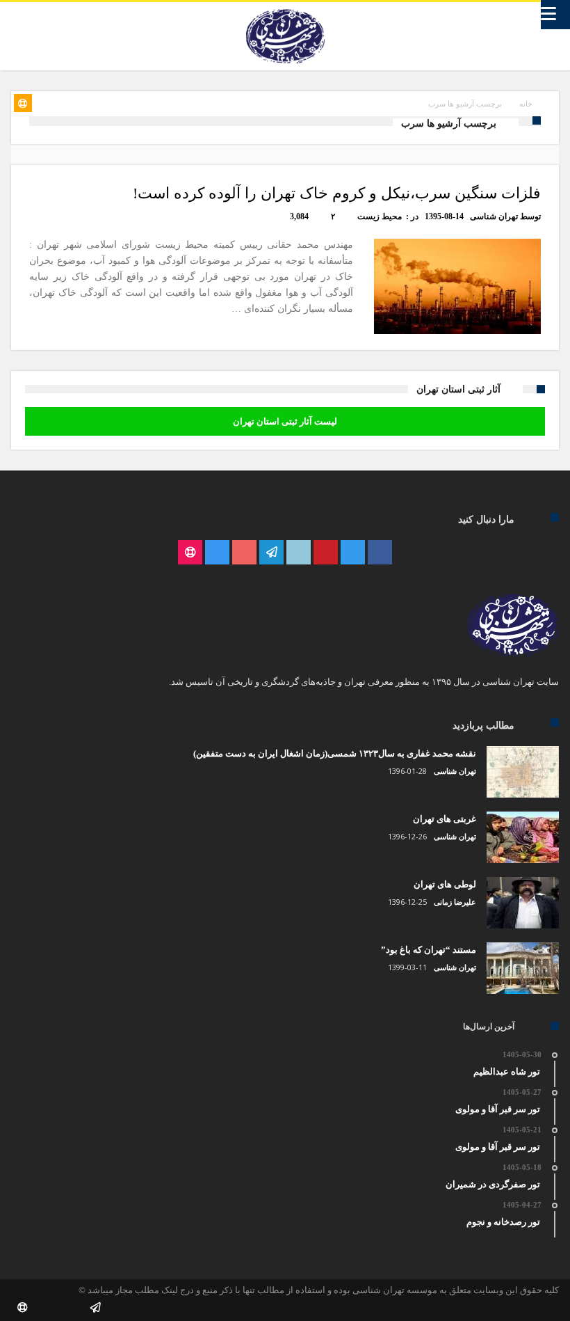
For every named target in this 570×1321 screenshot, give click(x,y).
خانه (525, 104)
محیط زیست (379, 216)
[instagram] (217, 553)
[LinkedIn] (298, 553)
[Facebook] (380, 553)
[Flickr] (271, 553)
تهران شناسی (494, 216)
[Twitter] (353, 553)
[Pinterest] (326, 553)
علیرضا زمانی (455, 902)
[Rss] (190, 553)
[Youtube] (244, 553)
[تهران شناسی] (285, 9)
